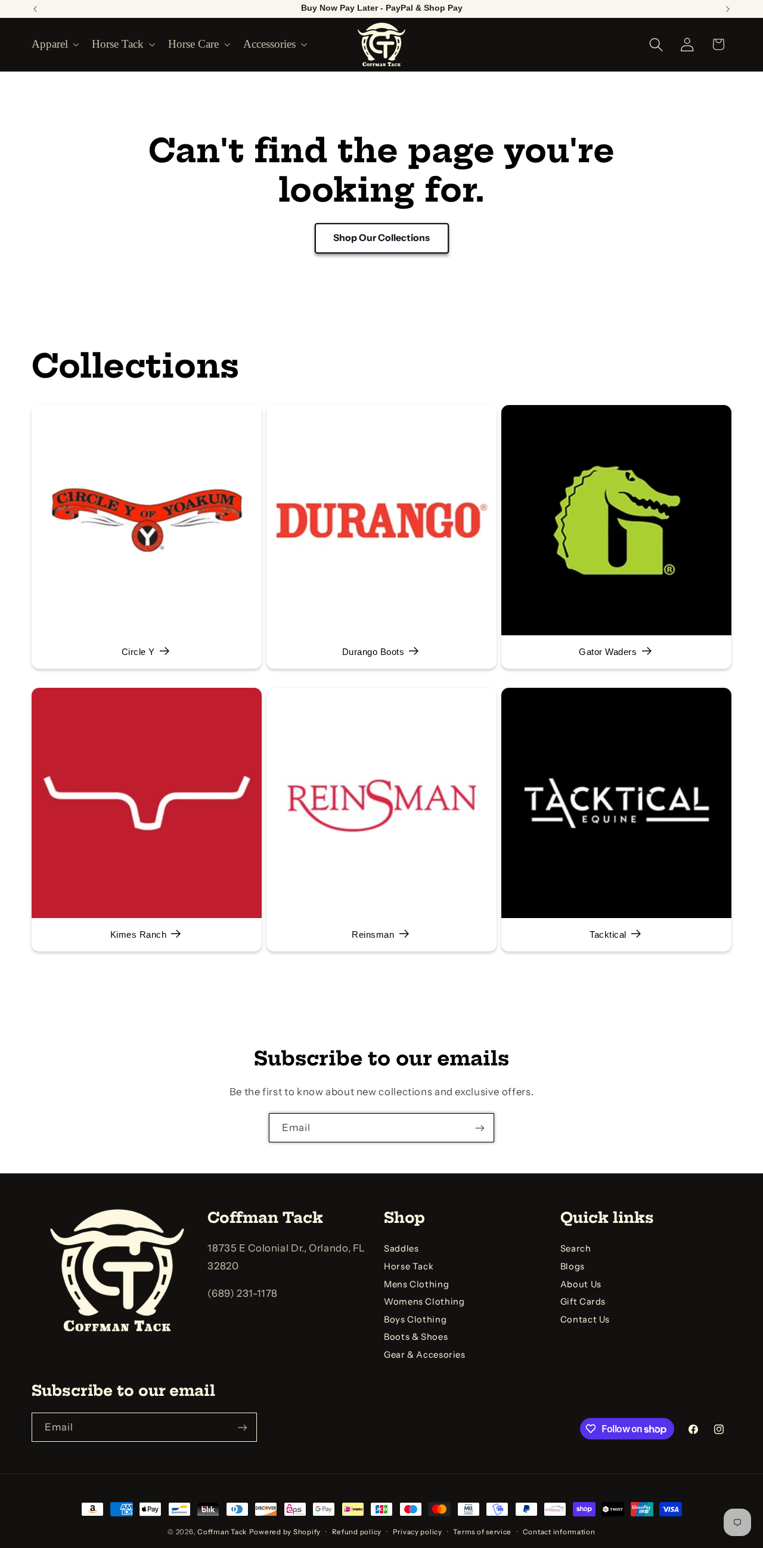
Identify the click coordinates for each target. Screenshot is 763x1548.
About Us (580, 1284)
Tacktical (608, 935)
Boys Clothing (415, 1319)
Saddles (401, 1248)
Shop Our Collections (381, 237)
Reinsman (373, 935)
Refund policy (357, 1532)
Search (575, 1248)
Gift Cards (583, 1301)
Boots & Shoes (416, 1337)
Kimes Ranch (138, 935)
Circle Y (137, 652)
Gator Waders (608, 652)
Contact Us (585, 1319)
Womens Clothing (424, 1301)
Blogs (572, 1266)
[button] (54, 44)
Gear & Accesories (425, 1354)
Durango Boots (373, 652)
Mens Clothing (416, 1284)
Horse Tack (408, 1266)
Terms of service (482, 1532)
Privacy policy (417, 1532)
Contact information (559, 1532)
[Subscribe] (480, 1127)
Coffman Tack (222, 1532)
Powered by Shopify (285, 1532)
